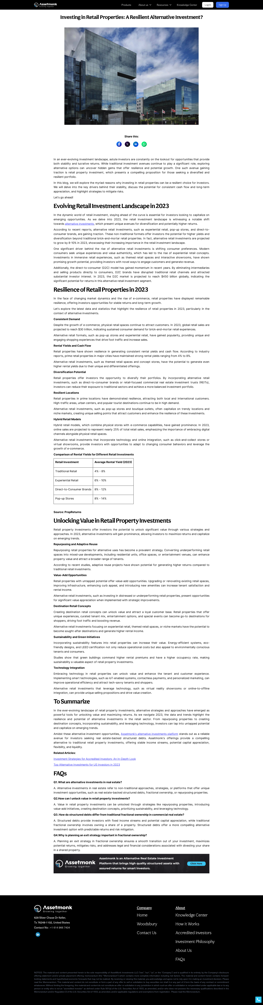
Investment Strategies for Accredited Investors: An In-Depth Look (95, 758)
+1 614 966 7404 (60, 927)
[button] (145, 5)
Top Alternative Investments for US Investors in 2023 (87, 764)
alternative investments (79, 223)
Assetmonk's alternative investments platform (149, 733)
